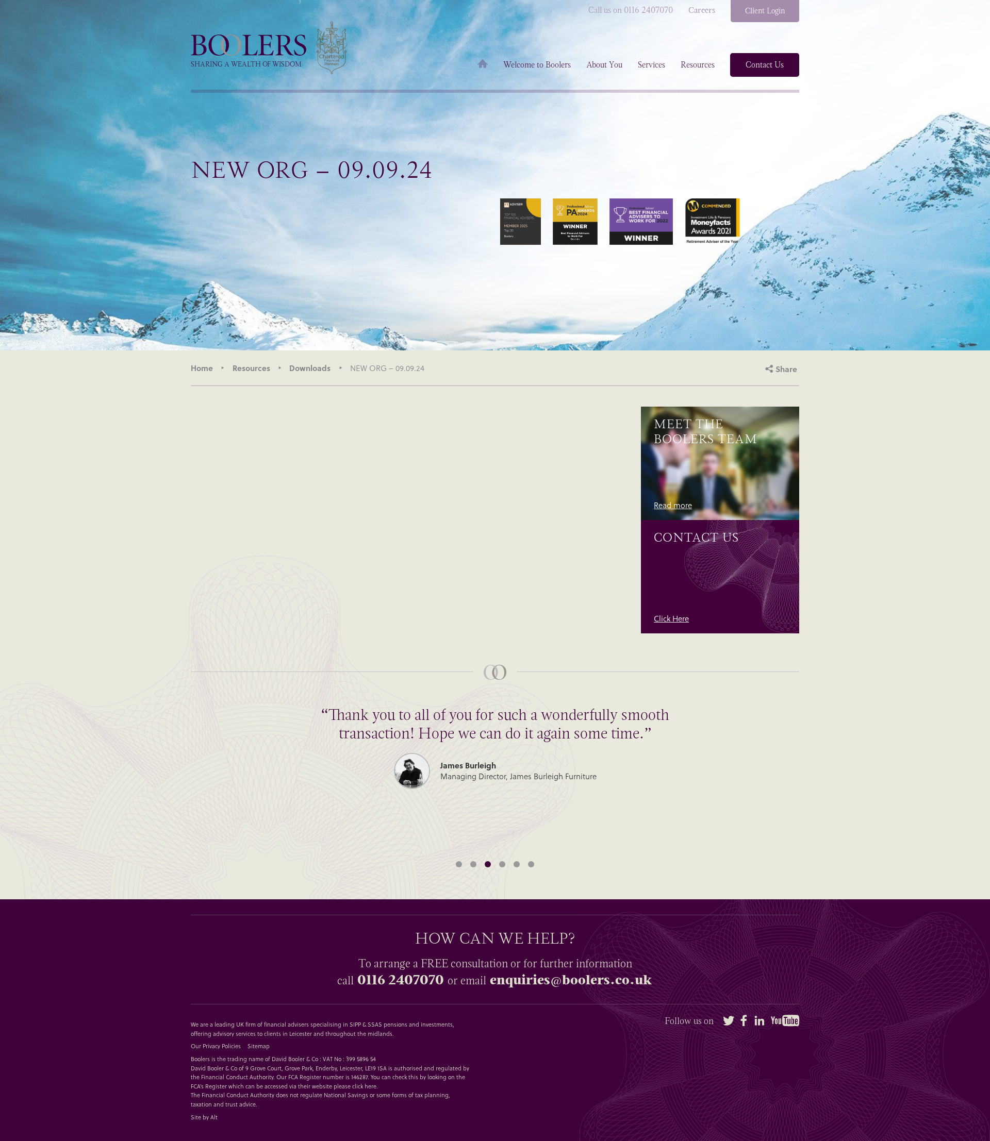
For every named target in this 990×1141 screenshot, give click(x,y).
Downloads (310, 368)
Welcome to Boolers (537, 65)
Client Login (765, 10)
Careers (701, 10)
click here (364, 1086)
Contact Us (765, 65)
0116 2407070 (400, 979)
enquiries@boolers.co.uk (571, 979)
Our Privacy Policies (216, 1046)
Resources (698, 65)
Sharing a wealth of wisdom (246, 64)
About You (604, 65)
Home (482, 65)
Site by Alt (204, 1117)
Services (651, 65)
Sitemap (259, 1046)
